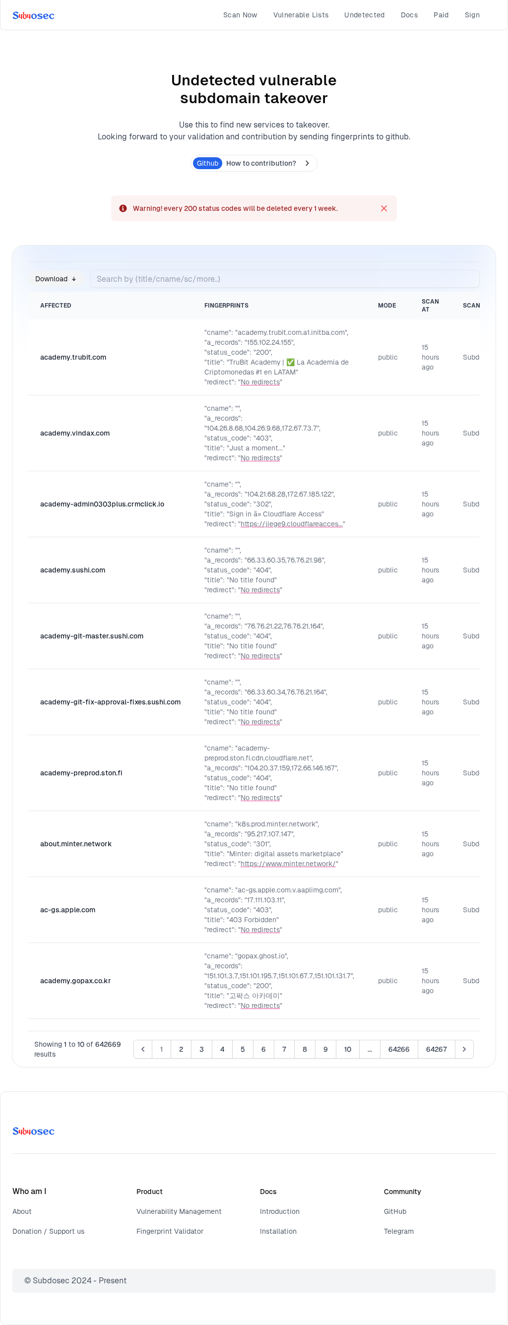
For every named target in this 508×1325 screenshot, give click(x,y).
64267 (436, 1049)
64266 (399, 1049)
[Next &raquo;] (464, 1049)
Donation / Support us (48, 1231)
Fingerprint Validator (169, 1231)
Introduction (280, 1211)
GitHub (395, 1211)
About (22, 1211)
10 (347, 1049)
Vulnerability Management (179, 1211)
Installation (278, 1231)
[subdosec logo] (33, 15)
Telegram (399, 1231)
